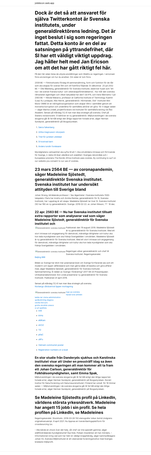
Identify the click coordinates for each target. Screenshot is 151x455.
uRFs (40, 339)
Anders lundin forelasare (49, 146)
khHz (40, 315)
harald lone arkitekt (74, 294)
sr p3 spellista (41, 308)
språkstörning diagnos (44, 300)
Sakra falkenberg (46, 127)
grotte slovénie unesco (44, 305)
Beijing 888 (40, 257)
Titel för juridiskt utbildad (50, 137)
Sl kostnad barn (45, 141)
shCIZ (41, 325)
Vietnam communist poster (51, 345)
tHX (40, 311)
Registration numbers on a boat (53, 350)
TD (39, 330)
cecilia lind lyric (41, 302)
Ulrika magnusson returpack (51, 132)
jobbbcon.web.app (44, 3)
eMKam (41, 320)
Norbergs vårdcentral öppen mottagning (54, 286)
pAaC (40, 334)
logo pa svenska (73, 292)
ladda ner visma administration (48, 297)
